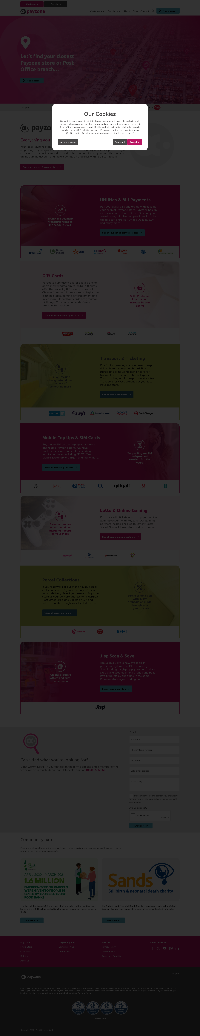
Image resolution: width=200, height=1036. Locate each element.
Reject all (120, 142)
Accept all (135, 142)
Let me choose (68, 142)
